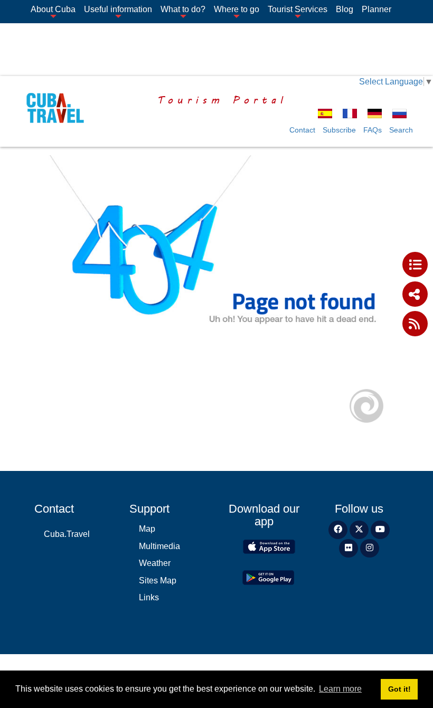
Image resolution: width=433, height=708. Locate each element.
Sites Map (157, 580)
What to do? (183, 9)
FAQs (372, 130)
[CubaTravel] (51, 108)
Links (149, 597)
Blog (344, 9)
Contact (302, 130)
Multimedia (159, 546)
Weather (155, 563)
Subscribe (339, 130)
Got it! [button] (399, 689)
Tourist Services (297, 9)
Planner (376, 9)
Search (401, 130)
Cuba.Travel (67, 534)
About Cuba (53, 9)
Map (147, 528)
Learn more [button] (340, 688)
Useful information (118, 9)
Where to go (236, 9)
